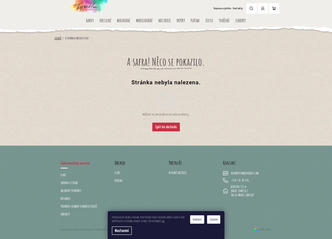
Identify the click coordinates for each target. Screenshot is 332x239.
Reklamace (66, 198)
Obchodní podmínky (71, 190)
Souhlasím (214, 219)
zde (163, 221)
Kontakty (238, 8)
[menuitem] (90, 21)
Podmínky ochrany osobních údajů (79, 206)
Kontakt (119, 180)
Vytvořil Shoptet (265, 229)
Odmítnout (197, 219)
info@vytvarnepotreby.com (245, 173)
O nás (63, 175)
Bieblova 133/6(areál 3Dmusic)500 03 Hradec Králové (242, 191)
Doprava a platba (222, 8)
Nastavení (122, 230)
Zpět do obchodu (166, 127)
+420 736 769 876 (240, 180)
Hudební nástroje (178, 173)
